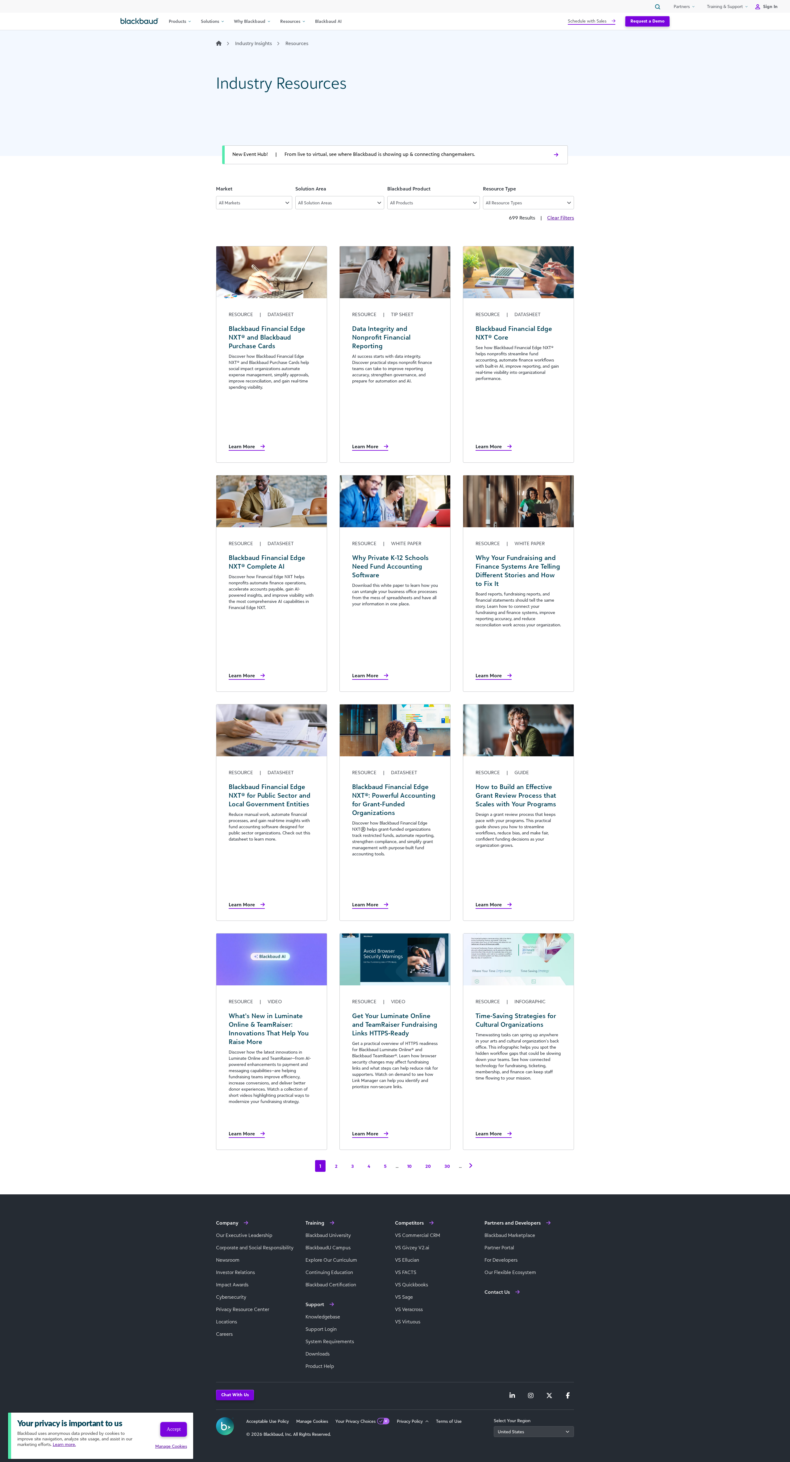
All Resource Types (504, 202)
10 (409, 1166)
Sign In (770, 6)
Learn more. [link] (64, 1444)
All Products (401, 202)
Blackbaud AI (328, 21)
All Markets (229, 202)
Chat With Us (235, 1394)
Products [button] (177, 21)
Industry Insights (253, 43)
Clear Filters (560, 218)
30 (447, 1166)
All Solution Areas (315, 202)
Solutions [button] (210, 21)
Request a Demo (647, 20)
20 (428, 1166)
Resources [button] (290, 21)
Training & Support (725, 6)
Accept (174, 1429)
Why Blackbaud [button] (249, 21)
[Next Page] (470, 1165)
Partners (682, 6)
